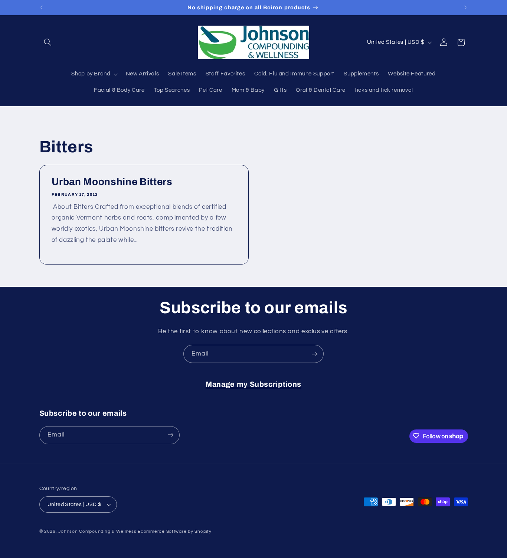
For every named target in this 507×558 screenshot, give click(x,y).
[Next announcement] (465, 7)
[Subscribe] (314, 354)
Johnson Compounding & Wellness (97, 531)
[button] (47, 42)
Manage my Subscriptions (253, 384)
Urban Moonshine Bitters (111, 182)
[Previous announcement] (41, 7)
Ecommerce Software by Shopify (174, 531)
